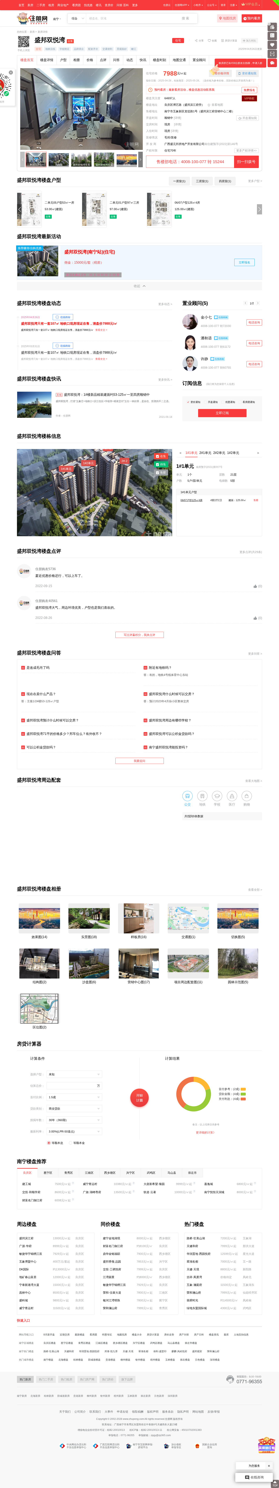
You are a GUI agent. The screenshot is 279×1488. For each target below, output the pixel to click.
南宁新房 (22, 1395)
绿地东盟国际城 (197, 1308)
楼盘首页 (26, 60)
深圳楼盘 (215, 1359)
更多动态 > (165, 304)
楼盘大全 (137, 1334)
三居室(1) (202, 181)
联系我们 (95, 1411)
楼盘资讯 (214, 1334)
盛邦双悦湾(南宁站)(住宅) (89, 251)
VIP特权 (249, 98)
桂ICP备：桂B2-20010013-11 (146, 1430)
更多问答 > (255, 653)
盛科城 (23, 1300)
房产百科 (199, 1334)
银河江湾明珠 (111, 1300)
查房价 (109, 5)
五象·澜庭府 (194, 1284)
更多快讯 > (165, 379)
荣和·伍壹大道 (112, 1292)
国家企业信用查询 (209, 1446)
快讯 (143, 60)
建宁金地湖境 (111, 1238)
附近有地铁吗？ (158, 667)
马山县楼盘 (173, 1343)
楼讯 (99, 5)
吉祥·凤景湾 (194, 1277)
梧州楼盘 (155, 1359)
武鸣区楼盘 (156, 1343)
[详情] (177, 117)
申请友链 (122, 1411)
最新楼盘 (80, 1334)
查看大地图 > (253, 780)
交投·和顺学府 (31, 1192)
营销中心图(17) (139, 982)
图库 (226, 1334)
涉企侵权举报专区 (176, 1446)
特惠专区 (107, 1334)
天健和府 (192, 1246)
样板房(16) (138, 937)
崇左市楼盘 (191, 1343)
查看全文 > (101, 330)
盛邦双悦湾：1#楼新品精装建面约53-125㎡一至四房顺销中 (103, 394)
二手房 (41, 5)
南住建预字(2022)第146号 (221, 144)
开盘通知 (213, 402)
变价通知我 (249, 73)
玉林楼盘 (170, 1359)
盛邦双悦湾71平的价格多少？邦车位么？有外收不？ (62, 734)
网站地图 (198, 1411)
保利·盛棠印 (159, 1351)
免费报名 (249, 90)
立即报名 (244, 262)
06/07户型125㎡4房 (191, 500)
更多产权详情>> (246, 150)
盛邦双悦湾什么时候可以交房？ (169, 694)
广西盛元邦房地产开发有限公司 (184, 144)
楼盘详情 (46, 60)
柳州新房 (92, 1395)
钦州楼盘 (140, 1359)
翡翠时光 (192, 1300)
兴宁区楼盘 (139, 1343)
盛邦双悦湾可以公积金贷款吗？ (169, 734)
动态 (129, 60)
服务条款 (168, 1411)
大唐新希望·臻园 (154, 1184)
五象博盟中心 (27, 1261)
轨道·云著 (150, 1192)
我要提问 (139, 760)
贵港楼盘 (110, 1359)
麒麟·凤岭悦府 (179, 1351)
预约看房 (253, 18)
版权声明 (152, 1411)
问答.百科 (123, 5)
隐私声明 (183, 1411)
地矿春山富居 (27, 1277)
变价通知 (195, 402)
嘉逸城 (208, 1184)
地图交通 (179, 60)
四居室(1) (225, 181)
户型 (63, 60)
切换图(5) (238, 937)
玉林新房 (132, 1395)
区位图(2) (39, 1027)
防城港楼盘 (94, 1359)
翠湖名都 (192, 1261)
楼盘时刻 (159, 60)
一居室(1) (179, 181)
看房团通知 (249, 402)
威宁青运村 (90, 1184)
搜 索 (185, 18)
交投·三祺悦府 (112, 1269)
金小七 (206, 317)
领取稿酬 (137, 1411)
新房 (30, 5)
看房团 (76, 5)
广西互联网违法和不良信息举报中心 (109, 1446)
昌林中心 (25, 1292)
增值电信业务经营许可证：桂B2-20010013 (101, 1430)
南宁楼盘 (48, 1359)
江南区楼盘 (102, 1343)
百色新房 (159, 1395)
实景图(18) (89, 937)
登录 (223, 5)
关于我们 (65, 1411)
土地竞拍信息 (241, 1334)
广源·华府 (25, 1246)
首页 (21, 5)
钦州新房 (105, 1395)
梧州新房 (119, 1395)
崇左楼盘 (185, 1359)
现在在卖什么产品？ (39, 694)
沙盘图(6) (89, 982)
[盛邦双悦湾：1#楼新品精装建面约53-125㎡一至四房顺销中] (34, 405)
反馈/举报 (214, 1411)
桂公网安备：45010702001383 (184, 1430)
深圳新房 (172, 1395)
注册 (232, 5)
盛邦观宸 (197, 1351)
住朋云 (167, 5)
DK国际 (24, 1269)
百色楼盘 (200, 1359)
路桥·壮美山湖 (196, 1238)
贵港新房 (78, 1395)
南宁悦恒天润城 (214, 1192)
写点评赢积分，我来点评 (139, 634)
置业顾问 (199, 60)
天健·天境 (193, 1269)
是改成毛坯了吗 (35, 667)
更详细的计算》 (206, 1132)
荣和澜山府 (110, 1308)
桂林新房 (49, 1395)
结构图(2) (39, 982)
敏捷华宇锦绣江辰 (30, 1253)
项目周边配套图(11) (188, 982)
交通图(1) (188, 937)
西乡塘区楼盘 (120, 1343)
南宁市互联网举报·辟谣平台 (143, 1446)
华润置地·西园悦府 (199, 1253)
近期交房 (65, 1334)
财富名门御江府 (32, 1200)
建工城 (26, 1184)
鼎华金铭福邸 (111, 1253)
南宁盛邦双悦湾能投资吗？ (166, 747)
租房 (51, 5)
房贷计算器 (231, 40)
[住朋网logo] (32, 18)
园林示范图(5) (238, 982)
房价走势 (169, 1334)
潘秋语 (206, 338)
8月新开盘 (49, 1334)
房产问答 (184, 1334)
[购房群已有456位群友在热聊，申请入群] (273, 63)
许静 (204, 359)
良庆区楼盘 (50, 1343)
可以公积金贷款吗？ (39, 747)
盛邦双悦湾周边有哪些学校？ (167, 720)
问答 (116, 60)
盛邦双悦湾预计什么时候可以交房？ (50, 720)
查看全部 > (255, 889)
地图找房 (229, 18)
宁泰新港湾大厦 (29, 1284)
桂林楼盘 (78, 1359)
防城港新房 (63, 1395)
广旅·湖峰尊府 (92, 1192)
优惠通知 (230, 402)
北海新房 (35, 1395)
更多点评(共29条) (251, 552)
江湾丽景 (108, 1277)
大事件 (109, 1411)
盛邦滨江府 (26, 1238)
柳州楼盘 (125, 1359)
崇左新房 (146, 1395)
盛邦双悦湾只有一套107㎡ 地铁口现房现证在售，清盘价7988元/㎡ (69, 323)
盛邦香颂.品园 (112, 1261)
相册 (76, 60)
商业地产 (63, 5)
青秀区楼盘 (84, 1343)
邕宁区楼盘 (67, 1343)
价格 (90, 60)
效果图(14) (39, 937)
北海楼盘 (63, 1359)
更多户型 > (255, 181)
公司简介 (80, 1411)
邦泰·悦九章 (111, 1351)
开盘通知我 (249, 118)
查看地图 (217, 104)
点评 (103, 60)
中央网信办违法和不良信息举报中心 (76, 1446)
